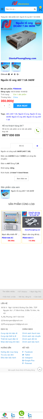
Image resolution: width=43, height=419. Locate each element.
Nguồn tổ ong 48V (19, 117)
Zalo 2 (30, 418)
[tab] (21, 145)
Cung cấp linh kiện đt (9, 333)
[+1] (18, 74)
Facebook (28, 352)
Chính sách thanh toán (31, 333)
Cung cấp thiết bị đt (8, 336)
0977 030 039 (11, 135)
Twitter (27, 355)
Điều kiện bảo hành (8, 357)
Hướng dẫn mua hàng (9, 352)
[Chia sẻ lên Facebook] (9, 74)
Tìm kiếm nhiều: (9, 291)
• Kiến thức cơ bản (9, 297)
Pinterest (28, 363)
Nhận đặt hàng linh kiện (10, 342)
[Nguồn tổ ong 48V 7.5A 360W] (5, 194)
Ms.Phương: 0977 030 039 (13, 316)
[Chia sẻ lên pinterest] (15, 74)
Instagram (28, 357)
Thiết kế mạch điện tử (9, 339)
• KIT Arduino (22, 291)
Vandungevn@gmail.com (13, 320)
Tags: (3, 114)
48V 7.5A (13, 114)
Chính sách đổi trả (29, 339)
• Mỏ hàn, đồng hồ (24, 297)
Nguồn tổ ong (23, 114)
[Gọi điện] (21, 413)
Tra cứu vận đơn (7, 355)
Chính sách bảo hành (30, 342)
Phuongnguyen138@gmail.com (15, 324)
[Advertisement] (21, 266)
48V (7, 114)
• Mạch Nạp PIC (35, 291)
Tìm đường (5, 418)
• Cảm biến (37, 297)
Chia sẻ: (4, 74)
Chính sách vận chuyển (31, 336)
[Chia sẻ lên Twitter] (12, 74)
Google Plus (29, 360)
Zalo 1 (13, 418)
